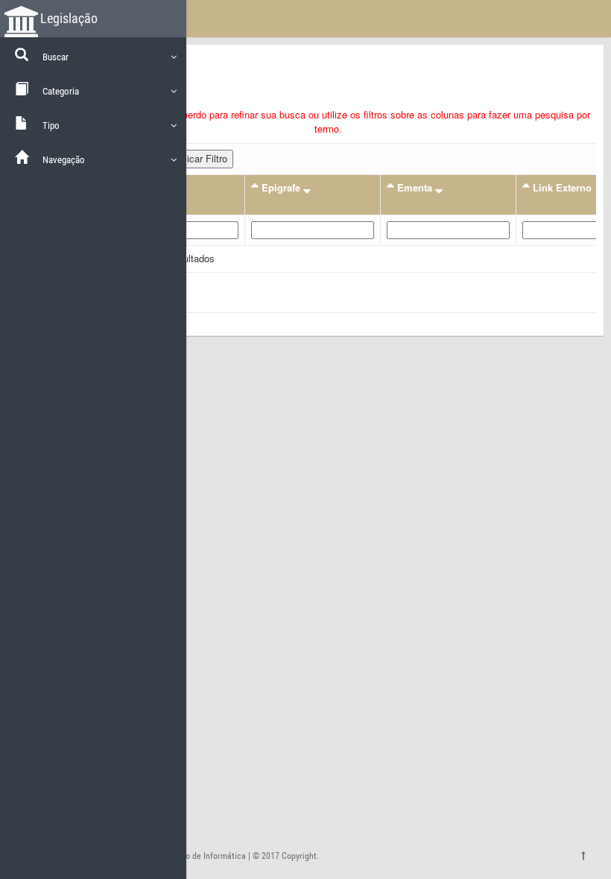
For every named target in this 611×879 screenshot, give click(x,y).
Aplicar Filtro (200, 158)
